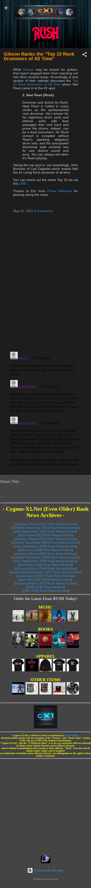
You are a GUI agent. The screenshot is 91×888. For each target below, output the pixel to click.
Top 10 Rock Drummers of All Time (45, 82)
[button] (84, 55)
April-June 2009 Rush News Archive (45, 550)
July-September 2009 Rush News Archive (45, 546)
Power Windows (59, 191)
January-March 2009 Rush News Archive (45, 553)
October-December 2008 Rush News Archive (45, 557)
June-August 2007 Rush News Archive (45, 576)
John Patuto (72, 735)
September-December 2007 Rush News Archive (45, 572)
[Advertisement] (45, 805)
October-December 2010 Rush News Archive (45, 528)
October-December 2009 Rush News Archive (45, 542)
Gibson (28, 69)
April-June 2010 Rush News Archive (45, 535)
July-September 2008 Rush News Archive (45, 561)
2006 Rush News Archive (45, 587)
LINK (22, 183)
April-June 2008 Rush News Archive (45, 565)
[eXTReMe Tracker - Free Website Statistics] (45, 862)
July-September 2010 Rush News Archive (45, 531)
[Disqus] (45, 285)
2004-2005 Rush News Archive (45, 591)
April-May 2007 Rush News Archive (45, 579)
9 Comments (43, 211)
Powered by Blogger (48, 870)
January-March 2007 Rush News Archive (45, 583)
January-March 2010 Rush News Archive (45, 539)
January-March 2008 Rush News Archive (45, 568)
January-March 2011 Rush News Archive (46, 524)
